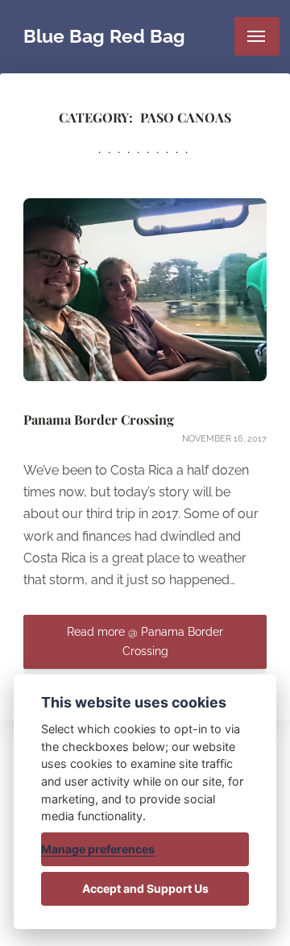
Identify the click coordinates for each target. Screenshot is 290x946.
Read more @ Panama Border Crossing (145, 641)
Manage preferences (98, 849)
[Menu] (257, 36)
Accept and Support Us (145, 888)
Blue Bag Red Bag (104, 36)
